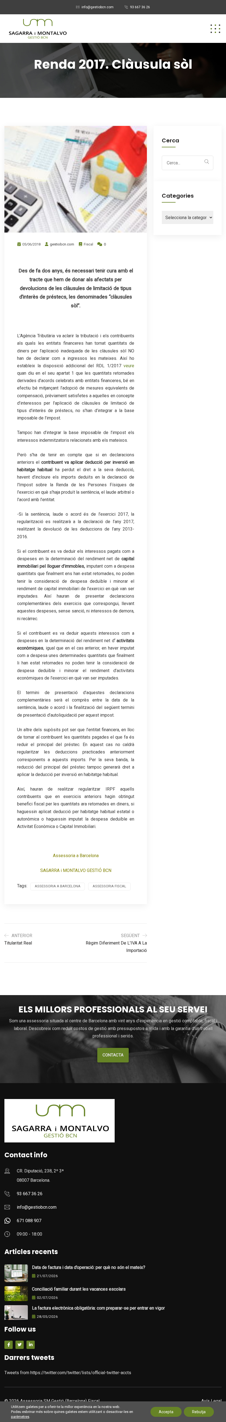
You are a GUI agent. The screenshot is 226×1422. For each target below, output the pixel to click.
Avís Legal (211, 1401)
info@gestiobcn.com (98, 7)
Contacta (113, 1055)
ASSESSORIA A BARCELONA (57, 886)
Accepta (166, 1412)
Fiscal (88, 244)
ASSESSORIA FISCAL (109, 886)
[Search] (206, 162)
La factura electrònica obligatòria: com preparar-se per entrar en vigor (98, 1308)
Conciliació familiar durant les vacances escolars (79, 1289)
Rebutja (199, 1412)
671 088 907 (29, 1220)
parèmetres (20, 1417)
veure (128, 365)
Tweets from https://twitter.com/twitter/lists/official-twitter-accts (67, 1372)
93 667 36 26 (140, 7)
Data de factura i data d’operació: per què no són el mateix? (88, 1267)
